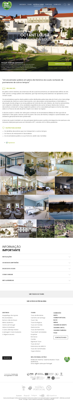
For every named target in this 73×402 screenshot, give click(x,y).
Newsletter (7, 358)
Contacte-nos (60, 64)
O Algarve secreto (8, 334)
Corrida (33, 339)
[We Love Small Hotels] (7, 5)
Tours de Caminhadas (38, 349)
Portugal (48, 4)
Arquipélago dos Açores (10, 315)
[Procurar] (65, 4)
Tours (29, 4)
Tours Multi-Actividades (38, 332)
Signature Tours (36, 342)
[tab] (36, 257)
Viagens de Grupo (60, 325)
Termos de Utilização (8, 398)
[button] (36, 257)
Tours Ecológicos (36, 322)
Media (56, 322)
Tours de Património (37, 330)
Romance (34, 337)
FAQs (55, 333)
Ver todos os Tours (36, 294)
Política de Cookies (32, 398)
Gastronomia (35, 327)
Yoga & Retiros (35, 351)
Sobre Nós (57, 4)
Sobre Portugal (60, 318)
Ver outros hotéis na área (36, 301)
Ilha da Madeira (7, 318)
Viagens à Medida (60, 330)
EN (69, 4)
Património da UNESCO (38, 346)
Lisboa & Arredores (8, 327)
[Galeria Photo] (61, 164)
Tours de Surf (35, 344)
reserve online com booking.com (59, 68)
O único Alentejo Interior (10, 330)
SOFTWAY (51, 399)
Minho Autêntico (7, 322)
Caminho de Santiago (38, 318)
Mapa (56, 315)
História (34, 30)
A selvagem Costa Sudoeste (11, 332)
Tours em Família (36, 325)
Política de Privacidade (21, 398)
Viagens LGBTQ (59, 328)
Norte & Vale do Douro (9, 320)
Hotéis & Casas (38, 4)
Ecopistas (34, 334)
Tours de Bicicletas (37, 315)
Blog (55, 320)
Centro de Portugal (8, 325)
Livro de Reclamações (43, 398)
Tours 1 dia (34, 320)
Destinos (22, 4)
